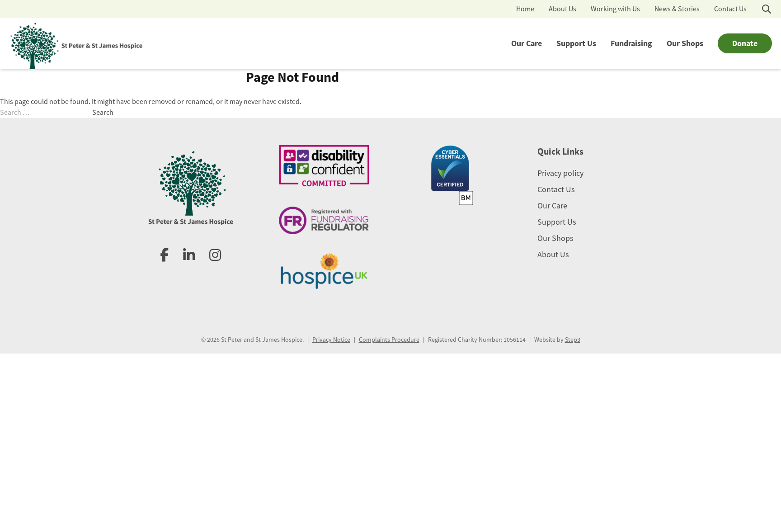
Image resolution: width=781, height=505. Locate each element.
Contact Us (730, 9)
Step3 (572, 339)
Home (525, 9)
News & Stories (677, 9)
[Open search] (766, 9)
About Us (562, 9)
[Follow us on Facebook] (164, 255)
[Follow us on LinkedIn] (189, 255)
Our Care (526, 43)
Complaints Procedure (389, 339)
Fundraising (631, 43)
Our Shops (685, 43)
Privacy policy (560, 173)
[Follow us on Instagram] (215, 255)
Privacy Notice (331, 339)
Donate (744, 43)
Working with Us (615, 9)
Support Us (576, 43)
